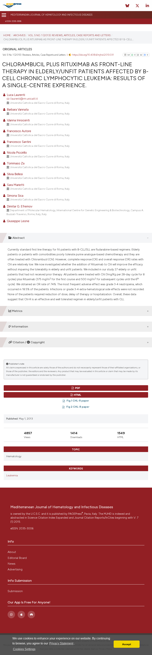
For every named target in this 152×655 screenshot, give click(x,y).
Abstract (18, 238)
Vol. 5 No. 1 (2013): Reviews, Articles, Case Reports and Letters (69, 35)
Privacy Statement (61, 643)
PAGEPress (75, 513)
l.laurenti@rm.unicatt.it (24, 98)
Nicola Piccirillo (16, 152)
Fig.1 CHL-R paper (78, 400)
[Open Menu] (4, 15)
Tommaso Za (15, 163)
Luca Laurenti (15, 95)
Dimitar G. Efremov (19, 206)
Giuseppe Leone (17, 221)
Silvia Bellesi (14, 174)
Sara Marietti (15, 185)
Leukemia (12, 475)
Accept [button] (126, 644)
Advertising (15, 569)
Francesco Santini (18, 142)
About (12, 552)
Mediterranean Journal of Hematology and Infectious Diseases (51, 14)
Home (7, 35)
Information (19, 326)
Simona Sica (14, 195)
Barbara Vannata (17, 109)
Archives (19, 35)
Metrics (16, 311)
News (11, 563)
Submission (15, 591)
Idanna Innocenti (18, 120)
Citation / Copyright (28, 342)
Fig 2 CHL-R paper (77, 406)
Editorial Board (17, 558)
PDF (77, 387)
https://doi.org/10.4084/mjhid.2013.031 (93, 54)
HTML (77, 394)
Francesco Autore (18, 131)
